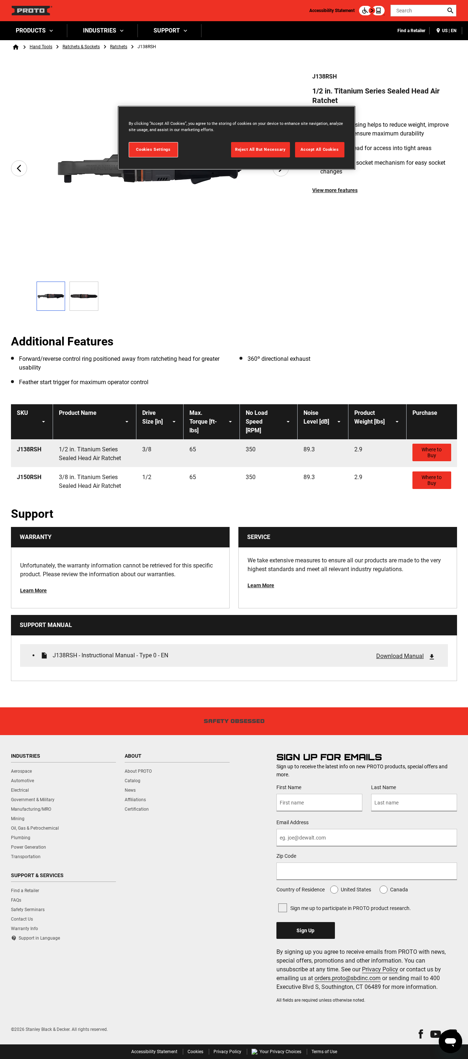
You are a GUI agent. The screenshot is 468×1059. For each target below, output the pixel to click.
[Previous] (19, 168)
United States (356, 889)
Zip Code (286, 856)
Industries (99, 30)
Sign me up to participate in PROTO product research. (350, 908)
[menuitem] (33, 30)
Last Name (383, 787)
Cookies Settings (153, 149)
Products (31, 30)
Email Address (292, 822)
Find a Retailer (411, 30)
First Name (288, 787)
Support (167, 30)
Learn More (33, 590)
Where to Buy (432, 452)
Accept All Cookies (320, 149)
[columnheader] (32, 421)
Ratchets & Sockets (81, 46)
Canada (399, 889)
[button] (421, 1034)
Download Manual (400, 656)
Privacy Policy (380, 969)
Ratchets (118, 46)
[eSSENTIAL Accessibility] (372, 10)
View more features (335, 190)
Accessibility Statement (332, 10)
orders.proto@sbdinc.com (347, 978)
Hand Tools (41, 46)
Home (15, 47)
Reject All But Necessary (260, 149)
